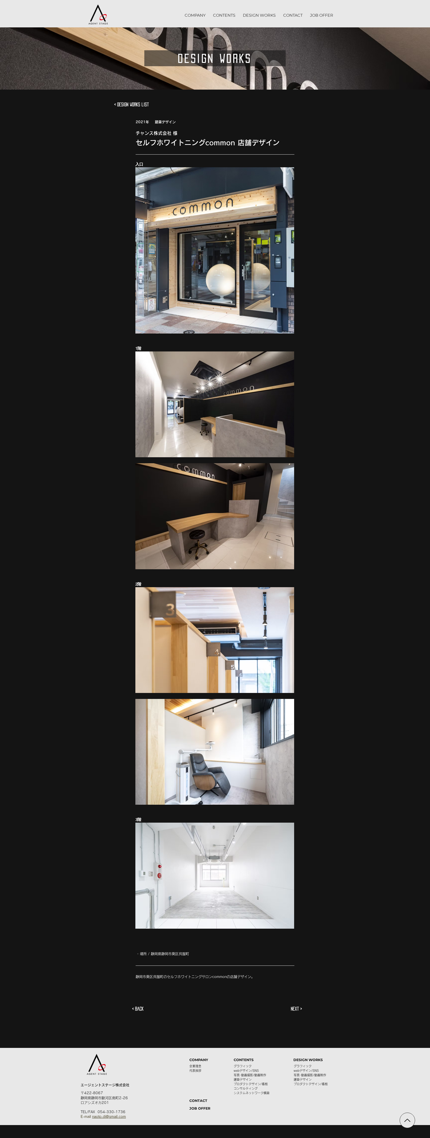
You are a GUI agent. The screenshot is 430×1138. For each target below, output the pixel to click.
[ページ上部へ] (407, 1120)
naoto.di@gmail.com (109, 1116)
